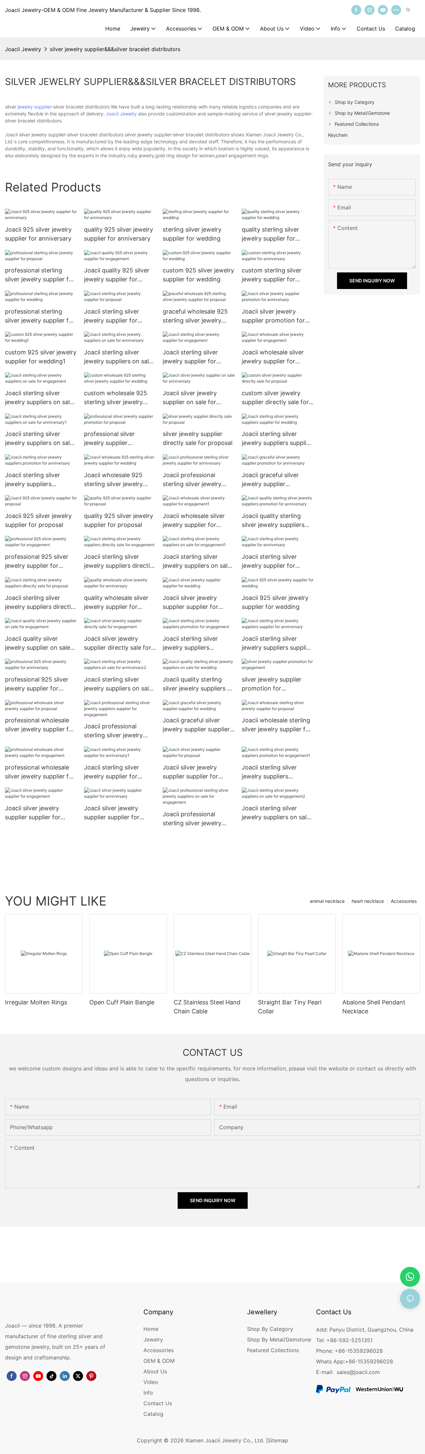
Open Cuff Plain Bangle (121, 1002)
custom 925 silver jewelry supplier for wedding (198, 275)
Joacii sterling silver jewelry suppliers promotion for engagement (190, 643)
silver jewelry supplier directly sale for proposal (197, 438)
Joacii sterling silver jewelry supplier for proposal (111, 316)
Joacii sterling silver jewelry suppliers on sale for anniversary (118, 357)
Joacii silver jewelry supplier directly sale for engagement (117, 643)
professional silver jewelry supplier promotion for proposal (117, 438)
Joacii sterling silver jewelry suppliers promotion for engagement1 (269, 772)
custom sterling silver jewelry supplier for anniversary (271, 275)
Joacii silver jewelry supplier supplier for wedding (190, 602)
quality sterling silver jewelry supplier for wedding (270, 234)
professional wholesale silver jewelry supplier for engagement (40, 772)
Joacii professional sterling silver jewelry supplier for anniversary (196, 480)
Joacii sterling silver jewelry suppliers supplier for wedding (277, 438)
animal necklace (327, 901)
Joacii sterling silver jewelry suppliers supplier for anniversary (277, 643)
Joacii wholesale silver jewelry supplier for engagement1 (194, 520)
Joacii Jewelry (23, 49)
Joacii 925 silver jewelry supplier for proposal (38, 520)
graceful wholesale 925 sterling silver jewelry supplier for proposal (195, 316)
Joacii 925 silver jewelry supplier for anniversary (38, 234)
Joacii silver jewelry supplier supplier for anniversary (111, 813)
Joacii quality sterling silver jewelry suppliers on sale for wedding (198, 684)
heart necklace (368, 901)
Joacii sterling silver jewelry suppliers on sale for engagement (39, 398)
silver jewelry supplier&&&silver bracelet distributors (115, 49)
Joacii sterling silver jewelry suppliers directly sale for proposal (39, 602)
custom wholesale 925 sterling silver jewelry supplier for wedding (115, 398)
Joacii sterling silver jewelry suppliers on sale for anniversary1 (39, 438)
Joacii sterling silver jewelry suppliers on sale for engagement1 (197, 561)
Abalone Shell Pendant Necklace (373, 1007)
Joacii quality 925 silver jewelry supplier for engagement (116, 275)
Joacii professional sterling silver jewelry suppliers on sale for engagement (192, 819)
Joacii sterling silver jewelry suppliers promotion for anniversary (32, 480)
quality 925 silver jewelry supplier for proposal (118, 520)
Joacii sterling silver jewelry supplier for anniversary (269, 561)
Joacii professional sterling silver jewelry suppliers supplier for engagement (113, 731)
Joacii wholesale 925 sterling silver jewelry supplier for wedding (113, 480)
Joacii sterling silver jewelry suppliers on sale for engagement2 (276, 813)
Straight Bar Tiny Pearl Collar (289, 1007)
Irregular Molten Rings (36, 1002)
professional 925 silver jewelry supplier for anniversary (36, 684)
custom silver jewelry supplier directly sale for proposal (275, 398)
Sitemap (278, 1440)
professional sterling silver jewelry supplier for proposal (40, 275)
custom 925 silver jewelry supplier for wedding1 (40, 357)
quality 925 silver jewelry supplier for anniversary (118, 234)
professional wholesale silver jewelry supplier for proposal (40, 725)
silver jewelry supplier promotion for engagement (271, 684)
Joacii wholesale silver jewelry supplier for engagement (273, 357)
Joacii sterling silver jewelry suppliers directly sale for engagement (118, 561)
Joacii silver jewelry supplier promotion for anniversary (273, 316)
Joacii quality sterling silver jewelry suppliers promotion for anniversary (273, 520)
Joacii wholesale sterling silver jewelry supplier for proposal (276, 725)
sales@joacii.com (358, 1372)
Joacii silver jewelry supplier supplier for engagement (32, 813)
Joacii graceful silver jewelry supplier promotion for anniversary (270, 480)
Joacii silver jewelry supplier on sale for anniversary (190, 398)
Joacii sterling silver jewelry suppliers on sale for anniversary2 (118, 684)
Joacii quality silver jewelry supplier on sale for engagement (37, 643)
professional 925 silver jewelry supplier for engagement (36, 561)
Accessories (404, 901)
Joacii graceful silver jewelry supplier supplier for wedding (196, 725)
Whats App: (330, 1361)
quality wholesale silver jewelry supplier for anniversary (116, 602)
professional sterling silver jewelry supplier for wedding (40, 316)
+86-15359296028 (369, 1361)
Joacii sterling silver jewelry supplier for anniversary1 (111, 772)
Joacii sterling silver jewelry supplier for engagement (190, 357)
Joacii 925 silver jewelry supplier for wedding (275, 602)
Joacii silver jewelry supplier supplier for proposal (190, 772)
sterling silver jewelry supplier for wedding (192, 234)
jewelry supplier (34, 106)
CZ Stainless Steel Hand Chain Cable (207, 1007)
